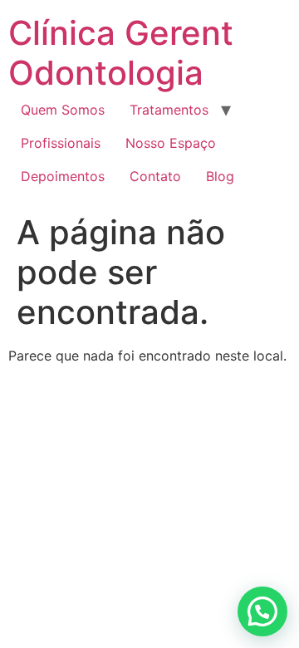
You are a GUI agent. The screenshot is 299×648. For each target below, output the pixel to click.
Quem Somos (63, 109)
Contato (155, 176)
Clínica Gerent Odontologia (120, 52)
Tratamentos (169, 109)
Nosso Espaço (170, 143)
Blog (220, 176)
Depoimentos (63, 176)
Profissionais (60, 143)
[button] (262, 611)
